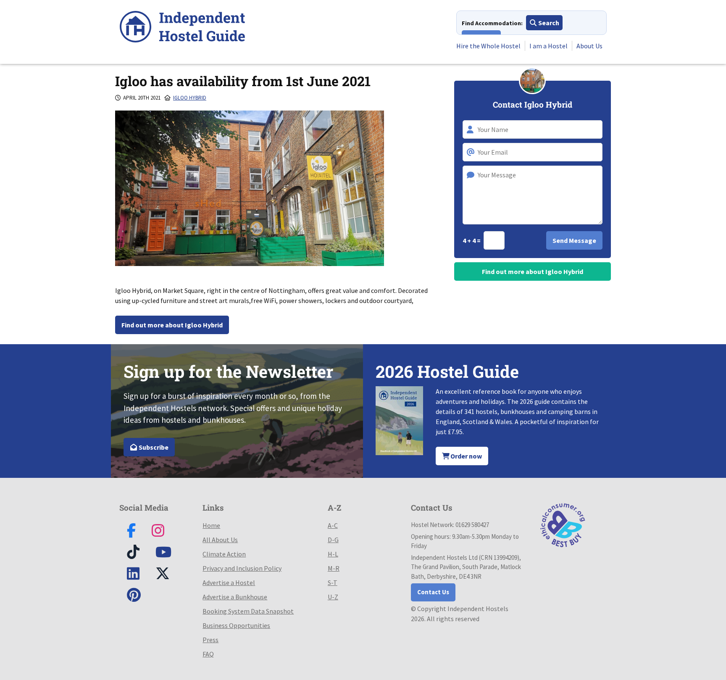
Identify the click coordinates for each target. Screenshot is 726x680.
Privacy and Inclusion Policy (242, 568)
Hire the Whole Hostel (488, 46)
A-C (333, 525)
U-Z (333, 597)
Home (211, 525)
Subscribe (152, 447)
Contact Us (433, 592)
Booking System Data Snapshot (248, 611)
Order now (465, 456)
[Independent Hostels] (182, 28)
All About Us (220, 539)
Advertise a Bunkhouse (235, 597)
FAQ (208, 654)
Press (210, 639)
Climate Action (224, 554)
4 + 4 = (472, 240)
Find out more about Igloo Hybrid (172, 325)
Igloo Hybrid (189, 97)
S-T (332, 582)
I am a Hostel (548, 46)
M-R (333, 568)
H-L (333, 554)
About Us (589, 46)
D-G (333, 539)
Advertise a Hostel (229, 582)
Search (548, 22)
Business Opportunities (236, 625)
